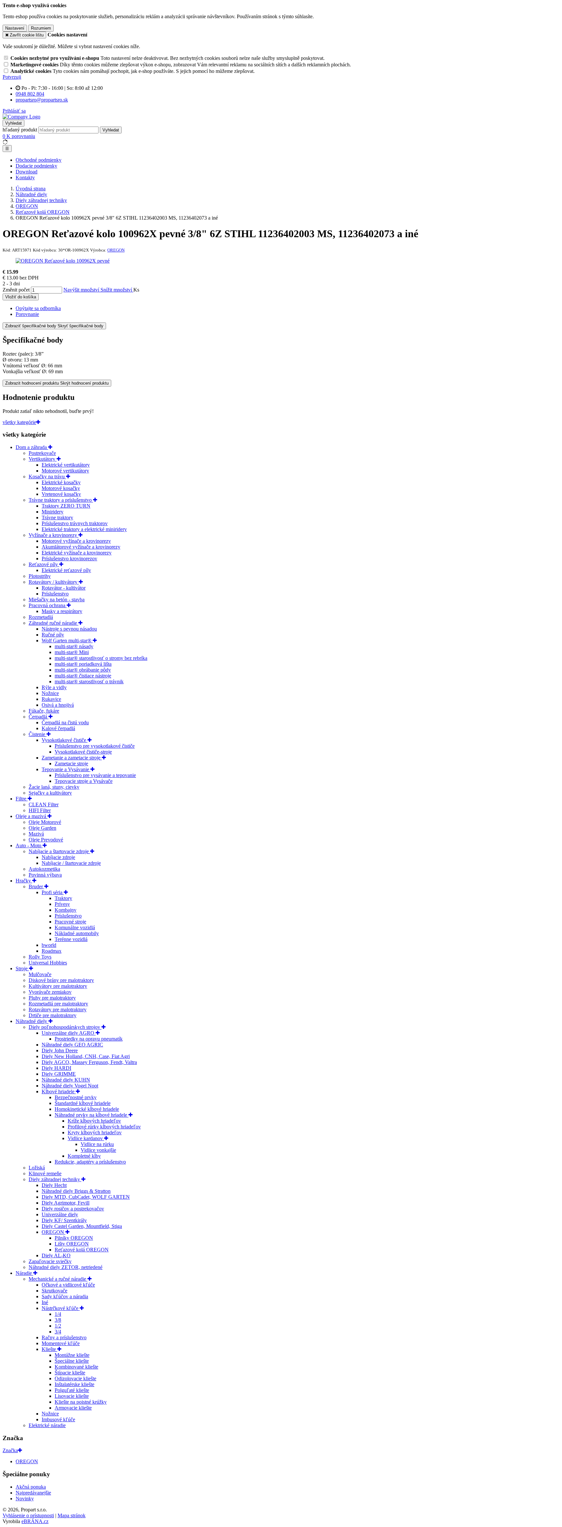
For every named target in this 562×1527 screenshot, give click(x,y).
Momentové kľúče (61, 1343)
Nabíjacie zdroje (58, 857)
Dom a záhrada (32, 447)
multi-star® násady (74, 646)
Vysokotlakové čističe (64, 740)
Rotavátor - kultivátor (64, 588)
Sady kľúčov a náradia (65, 1296)
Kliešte (49, 1349)
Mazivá (36, 834)
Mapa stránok (72, 1515)
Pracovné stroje (70, 921)
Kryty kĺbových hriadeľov (95, 1132)
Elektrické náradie (47, 1425)
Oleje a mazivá (31, 816)
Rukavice (51, 699)
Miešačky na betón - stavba (57, 599)
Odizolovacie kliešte (75, 1378)
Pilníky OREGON (74, 1238)
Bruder (36, 886)
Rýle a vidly (54, 687)
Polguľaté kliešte (72, 1390)
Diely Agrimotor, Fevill (65, 1203)
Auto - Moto (29, 845)
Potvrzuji (12, 77)
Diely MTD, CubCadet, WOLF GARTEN (86, 1197)
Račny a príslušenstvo (64, 1337)
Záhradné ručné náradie (53, 623)
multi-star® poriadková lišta (83, 664)
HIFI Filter (40, 810)
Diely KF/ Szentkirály (64, 1220)
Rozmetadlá (41, 617)
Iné (45, 1302)
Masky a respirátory (62, 611)
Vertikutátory (43, 459)
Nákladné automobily (77, 933)
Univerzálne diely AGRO (69, 1033)
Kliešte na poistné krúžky (81, 1402)
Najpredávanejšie (33, 1492)
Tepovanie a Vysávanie (66, 769)
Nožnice (50, 693)
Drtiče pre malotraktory (52, 1015)
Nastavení (14, 28)
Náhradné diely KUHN (66, 1080)
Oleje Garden (42, 828)
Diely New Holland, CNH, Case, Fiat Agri (86, 1056)
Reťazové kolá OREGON (82, 1249)
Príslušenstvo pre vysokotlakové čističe (95, 746)
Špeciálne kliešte (72, 1361)
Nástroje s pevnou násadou (69, 629)
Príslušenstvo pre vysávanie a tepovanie (95, 775)
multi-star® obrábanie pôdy (83, 670)
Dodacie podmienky (36, 166)
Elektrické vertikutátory (66, 465)
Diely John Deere (60, 1050)
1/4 (58, 1314)
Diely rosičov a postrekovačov (73, 1208)
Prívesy (62, 904)
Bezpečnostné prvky (76, 1097)
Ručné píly (53, 634)
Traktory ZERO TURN (66, 506)
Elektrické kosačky (61, 482)
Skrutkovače (54, 1290)
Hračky (24, 880)
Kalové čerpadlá (58, 728)
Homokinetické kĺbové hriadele (87, 1109)
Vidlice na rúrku (97, 1144)
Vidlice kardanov (86, 1138)
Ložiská (37, 1167)
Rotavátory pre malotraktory (58, 1009)
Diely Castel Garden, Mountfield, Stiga (82, 1226)
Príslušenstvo (55, 593)
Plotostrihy (40, 576)
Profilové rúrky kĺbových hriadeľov (104, 1126)
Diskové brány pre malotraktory (61, 980)
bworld (49, 945)
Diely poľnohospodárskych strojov (65, 1027)
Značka (10, 1450)
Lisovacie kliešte (72, 1396)
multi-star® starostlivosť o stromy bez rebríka (101, 658)
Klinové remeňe (45, 1173)
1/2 (58, 1326)
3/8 (58, 1320)
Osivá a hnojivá (58, 705)
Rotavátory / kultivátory (54, 582)
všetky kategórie (19, 422)
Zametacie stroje (71, 763)
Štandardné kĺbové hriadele (83, 1103)
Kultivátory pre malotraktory (58, 986)
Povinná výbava (45, 875)
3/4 (58, 1331)
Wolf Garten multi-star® (67, 640)
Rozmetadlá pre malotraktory (58, 1003)
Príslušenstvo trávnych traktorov (75, 523)
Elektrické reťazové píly (66, 570)
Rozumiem (41, 28)
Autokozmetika (44, 869)
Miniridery (52, 511)
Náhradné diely (32, 1021)
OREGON (53, 1232)
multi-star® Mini (72, 652)
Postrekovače (42, 453)
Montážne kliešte (72, 1355)
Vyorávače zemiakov (50, 992)
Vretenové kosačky (61, 494)
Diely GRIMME (59, 1074)
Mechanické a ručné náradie (58, 1279)
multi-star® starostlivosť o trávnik (89, 681)
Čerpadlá (38, 716)
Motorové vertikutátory (65, 470)
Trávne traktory (57, 517)
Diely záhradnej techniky (55, 1179)
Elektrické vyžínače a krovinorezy (77, 552)
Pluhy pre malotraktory (52, 998)
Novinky (25, 1498)
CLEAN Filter (44, 804)
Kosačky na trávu (47, 476)
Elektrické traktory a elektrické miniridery (84, 529)
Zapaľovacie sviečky (50, 1261)
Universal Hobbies (48, 962)
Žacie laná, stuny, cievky (54, 787)
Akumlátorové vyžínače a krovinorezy (81, 547)
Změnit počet (16, 290)
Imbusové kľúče (58, 1419)
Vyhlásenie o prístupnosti (28, 1515)
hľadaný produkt (20, 129)
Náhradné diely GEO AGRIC (72, 1044)
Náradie (24, 1273)
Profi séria (53, 892)
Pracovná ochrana (48, 605)
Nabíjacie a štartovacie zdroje (59, 851)
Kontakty (25, 177)
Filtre (22, 798)
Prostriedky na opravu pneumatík (89, 1039)
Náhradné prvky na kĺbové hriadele (91, 1115)
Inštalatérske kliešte (74, 1384)
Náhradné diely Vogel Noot (70, 1085)
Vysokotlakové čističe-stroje (83, 752)
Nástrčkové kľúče (61, 1308)
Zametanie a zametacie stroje (72, 757)
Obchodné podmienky (38, 160)
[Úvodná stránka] (21, 116)
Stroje (22, 968)
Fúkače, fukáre (44, 711)
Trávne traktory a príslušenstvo (61, 500)
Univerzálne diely (60, 1214)
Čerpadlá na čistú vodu (65, 722)
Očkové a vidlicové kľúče (68, 1285)
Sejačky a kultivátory (50, 793)
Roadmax (51, 951)
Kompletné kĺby (84, 1156)
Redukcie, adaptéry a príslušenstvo (90, 1162)
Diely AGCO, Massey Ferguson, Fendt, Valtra (89, 1062)
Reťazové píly (44, 564)
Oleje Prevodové (46, 839)
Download (26, 171)
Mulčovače (40, 974)
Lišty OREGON (72, 1244)
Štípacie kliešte (70, 1372)
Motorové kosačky (61, 488)
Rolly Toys (40, 957)
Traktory (63, 898)
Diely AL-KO (56, 1255)
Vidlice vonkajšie (98, 1150)
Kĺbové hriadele (59, 1091)
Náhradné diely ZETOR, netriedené (65, 1267)
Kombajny (65, 910)
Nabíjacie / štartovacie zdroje (71, 863)
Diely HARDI (56, 1068)
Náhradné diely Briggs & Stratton (76, 1191)
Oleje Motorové (45, 822)
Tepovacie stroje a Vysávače (84, 781)
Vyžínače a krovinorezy (53, 535)
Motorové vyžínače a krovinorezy (76, 541)
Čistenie (38, 734)
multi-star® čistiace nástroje (83, 675)
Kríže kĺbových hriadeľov (94, 1121)
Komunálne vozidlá (75, 927)
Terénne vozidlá (71, 939)
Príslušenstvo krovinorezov (69, 558)
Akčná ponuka (31, 1487)
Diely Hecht (54, 1185)
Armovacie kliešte (73, 1408)
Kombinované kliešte (76, 1367)
